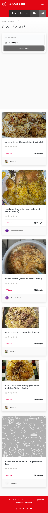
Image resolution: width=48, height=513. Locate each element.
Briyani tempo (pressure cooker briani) (23, 278)
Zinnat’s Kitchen (16, 230)
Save (10, 153)
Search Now (24, 48)
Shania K (13, 483)
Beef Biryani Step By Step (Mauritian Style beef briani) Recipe (22, 386)
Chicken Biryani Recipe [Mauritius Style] (24, 142)
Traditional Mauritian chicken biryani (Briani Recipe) (22, 210)
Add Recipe (21, 13)
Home (4, 21)
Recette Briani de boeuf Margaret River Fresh (23, 462)
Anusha (13, 161)
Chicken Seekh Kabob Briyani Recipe (22, 332)
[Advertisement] (24, 78)
